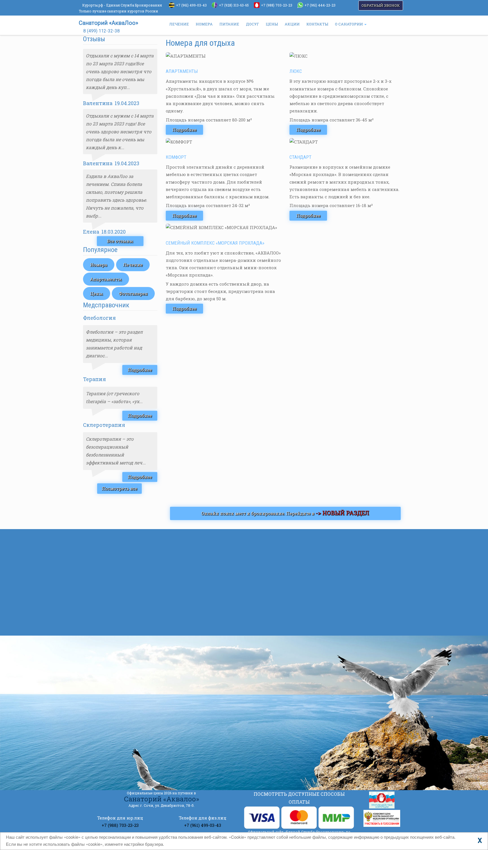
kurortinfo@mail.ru (175, 749)
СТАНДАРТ (300, 157)
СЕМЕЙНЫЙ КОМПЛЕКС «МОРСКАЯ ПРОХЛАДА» (215, 243)
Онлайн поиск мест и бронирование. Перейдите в (285, 512)
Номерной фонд (117, 559)
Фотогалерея (133, 293)
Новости (108, 581)
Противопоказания (296, 610)
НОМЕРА (204, 24)
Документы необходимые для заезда (318, 585)
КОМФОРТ (176, 157)
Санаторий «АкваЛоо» (108, 22)
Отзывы (108, 612)
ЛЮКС (295, 71)
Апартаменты (106, 279)
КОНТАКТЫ (317, 24)
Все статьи (271, 626)
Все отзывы (120, 241)
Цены (96, 293)
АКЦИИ (292, 24)
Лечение (133, 265)
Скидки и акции (117, 570)
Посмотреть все (119, 488)
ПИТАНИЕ (229, 24)
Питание (109, 623)
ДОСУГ (252, 24)
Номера (98, 265)
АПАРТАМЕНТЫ (182, 71)
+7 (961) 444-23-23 (320, 5)
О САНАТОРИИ (349, 24)
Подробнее (140, 370)
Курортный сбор (293, 559)
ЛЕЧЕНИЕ (179, 24)
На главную (112, 538)
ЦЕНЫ (272, 24)
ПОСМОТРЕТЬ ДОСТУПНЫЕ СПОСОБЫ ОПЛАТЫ (299, 798)
